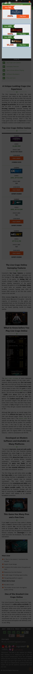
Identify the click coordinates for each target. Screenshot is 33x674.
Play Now (23, 34)
